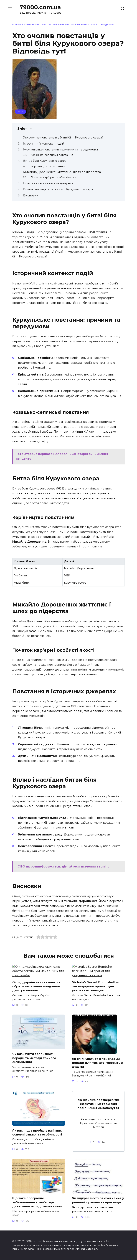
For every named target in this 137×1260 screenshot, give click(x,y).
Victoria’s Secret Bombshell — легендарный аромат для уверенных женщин (95, 986)
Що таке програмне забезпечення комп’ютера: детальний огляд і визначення (37, 1202)
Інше (20, 111)
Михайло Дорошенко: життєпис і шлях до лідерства (62, 172)
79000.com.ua (40, 7)
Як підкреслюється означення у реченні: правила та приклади (98, 1200)
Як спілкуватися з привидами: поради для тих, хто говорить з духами (97, 1062)
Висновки (31, 195)
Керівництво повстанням (48, 166)
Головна (17, 24)
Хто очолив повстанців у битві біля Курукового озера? (63, 137)
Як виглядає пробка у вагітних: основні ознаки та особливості (37, 1132)
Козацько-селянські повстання (52, 155)
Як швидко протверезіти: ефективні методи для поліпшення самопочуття (98, 1104)
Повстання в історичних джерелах (49, 183)
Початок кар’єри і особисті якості (54, 177)
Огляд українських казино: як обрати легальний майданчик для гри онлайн (36, 986)
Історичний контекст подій (43, 143)
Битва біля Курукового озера (44, 160)
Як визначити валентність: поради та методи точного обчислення (34, 1058)
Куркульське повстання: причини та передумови (60, 149)
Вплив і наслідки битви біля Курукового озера (58, 189)
